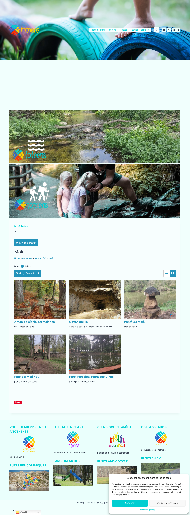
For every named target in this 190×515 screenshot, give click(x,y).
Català (23, 512)
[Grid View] (173, 273)
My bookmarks (27, 242)
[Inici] (15, 231)
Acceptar (130, 503)
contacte (145, 29)
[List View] (166, 273)
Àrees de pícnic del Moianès (34, 322)
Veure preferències (167, 503)
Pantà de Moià (134, 322)
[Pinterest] (178, 30)
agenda (94, 29)
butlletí (135, 29)
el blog (80, 502)
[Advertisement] (95, 87)
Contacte (90, 502)
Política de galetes (147, 510)
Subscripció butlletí (106, 502)
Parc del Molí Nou (26, 377)
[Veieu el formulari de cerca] (156, 29)
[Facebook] (164, 30)
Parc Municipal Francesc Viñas (91, 377)
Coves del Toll (79, 322)
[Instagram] (174, 30)
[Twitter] (169, 30)
